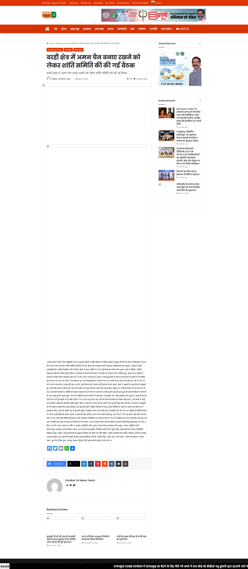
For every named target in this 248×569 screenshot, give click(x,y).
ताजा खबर (99, 28)
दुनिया (63, 28)
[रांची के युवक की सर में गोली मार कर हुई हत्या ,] (132, 525)
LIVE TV (184, 28)
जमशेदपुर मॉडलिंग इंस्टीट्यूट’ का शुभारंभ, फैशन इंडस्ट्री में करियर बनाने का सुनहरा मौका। (187, 136)
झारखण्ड (87, 28)
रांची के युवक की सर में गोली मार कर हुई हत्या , (132, 538)
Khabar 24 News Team (61, 79)
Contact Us (86, 3)
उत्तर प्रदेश (166, 28)
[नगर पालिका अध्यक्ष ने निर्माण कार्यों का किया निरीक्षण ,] (97, 525)
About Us (73, 3)
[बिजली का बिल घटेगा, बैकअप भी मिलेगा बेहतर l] (166, 175)
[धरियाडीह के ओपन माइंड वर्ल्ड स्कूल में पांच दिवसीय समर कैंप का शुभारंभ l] (166, 188)
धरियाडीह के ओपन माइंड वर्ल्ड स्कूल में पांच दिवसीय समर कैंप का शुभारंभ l (188, 187)
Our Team (109, 3)
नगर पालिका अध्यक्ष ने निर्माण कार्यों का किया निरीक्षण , (95, 538)
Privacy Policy (123, 3)
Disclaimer (98, 3)
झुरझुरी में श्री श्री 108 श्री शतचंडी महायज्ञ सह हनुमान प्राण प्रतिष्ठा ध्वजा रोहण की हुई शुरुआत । (61, 539)
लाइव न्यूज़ (74, 28)
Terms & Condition (140, 3)
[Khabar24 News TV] (49, 15)
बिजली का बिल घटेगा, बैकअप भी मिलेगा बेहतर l (188, 173)
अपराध (111, 28)
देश (55, 28)
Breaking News (62, 43)
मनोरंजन (142, 28)
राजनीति (153, 28)
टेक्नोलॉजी (122, 28)
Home (51, 43)
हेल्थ (132, 28)
